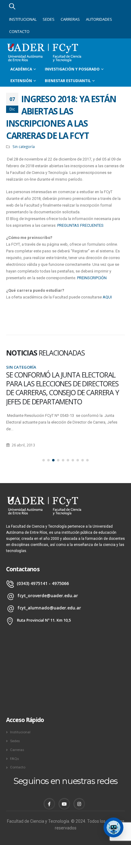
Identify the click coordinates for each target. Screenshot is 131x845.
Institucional (23, 19)
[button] (43, 460)
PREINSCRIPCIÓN (92, 278)
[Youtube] (64, 804)
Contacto (19, 31)
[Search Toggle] (12, 6)
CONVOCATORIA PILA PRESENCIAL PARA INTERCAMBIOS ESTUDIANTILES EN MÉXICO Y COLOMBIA (65, 384)
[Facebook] (49, 804)
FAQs (14, 759)
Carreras (70, 19)
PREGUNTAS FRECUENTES (80, 225)
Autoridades (99, 19)
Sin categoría (23, 146)
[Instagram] (79, 804)
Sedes (49, 19)
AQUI (107, 297)
